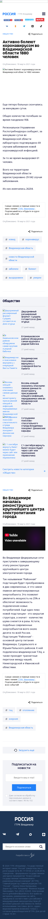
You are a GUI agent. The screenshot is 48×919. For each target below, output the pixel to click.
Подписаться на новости (24, 766)
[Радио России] (29, 20)
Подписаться (24, 787)
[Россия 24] (18, 20)
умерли (37, 277)
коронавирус (32, 239)
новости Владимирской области (21, 258)
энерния (13, 718)
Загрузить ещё (26, 750)
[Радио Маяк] (40, 21)
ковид (12, 239)
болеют (32, 268)
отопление (28, 710)
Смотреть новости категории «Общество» (18, 471)
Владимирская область (21, 248)
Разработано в (23, 855)
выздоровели (16, 277)
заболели (13, 268)
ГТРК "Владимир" (26, 208)
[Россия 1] (8, 20)
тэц (11, 710)
